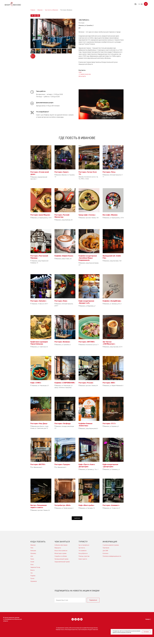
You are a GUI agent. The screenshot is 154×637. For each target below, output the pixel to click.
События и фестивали (61, 545)
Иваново (40, 10)
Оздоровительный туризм (62, 561)
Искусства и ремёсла (61, 550)
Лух (31, 573)
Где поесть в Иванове (51, 10)
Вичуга (32, 570)
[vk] (72, 619)
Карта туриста (83, 559)
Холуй (32, 561)
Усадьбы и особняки (61, 556)
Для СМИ (105, 550)
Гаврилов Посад (35, 567)
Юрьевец (33, 553)
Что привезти (82, 550)
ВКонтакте (82, 76)
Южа (31, 564)
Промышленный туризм (61, 559)
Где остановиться (84, 545)
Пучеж (32, 578)
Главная (32, 10)
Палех (32, 559)
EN (141, 4)
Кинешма (33, 550)
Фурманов (33, 581)
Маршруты (58, 548)
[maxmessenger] (81, 619)
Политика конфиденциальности (112, 556)
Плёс (31, 548)
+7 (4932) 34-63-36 (85, 74)
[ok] (75, 619)
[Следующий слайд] (73, 33)
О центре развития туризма (111, 545)
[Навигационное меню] (146, 3)
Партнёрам (106, 548)
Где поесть (82, 548)
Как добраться (83, 553)
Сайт (80, 72)
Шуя (31, 556)
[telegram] (78, 619)
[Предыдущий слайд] (32, 33)
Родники (32, 575)
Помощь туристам (84, 556)
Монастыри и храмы (60, 553)
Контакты (105, 553)
